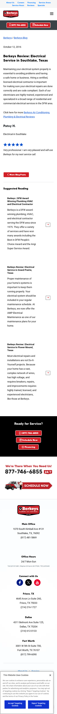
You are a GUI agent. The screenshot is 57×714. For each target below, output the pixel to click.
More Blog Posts (18, 174)
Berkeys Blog (20, 37)
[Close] (50, 675)
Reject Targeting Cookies (38, 704)
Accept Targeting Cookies (15, 704)
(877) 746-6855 (18, 25)
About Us (10, 2)
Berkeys (7, 37)
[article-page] (48, 225)
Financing (31, 2)
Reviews (30, 5)
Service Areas (45, 2)
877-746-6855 (23, 471)
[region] (27, 692)
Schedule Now (41, 25)
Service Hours (18, 5)
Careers (20, 2)
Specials (41, 5)
